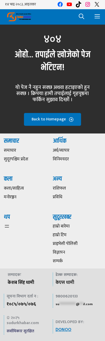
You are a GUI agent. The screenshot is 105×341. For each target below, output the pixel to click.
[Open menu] (7, 226)
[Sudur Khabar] (19, 17)
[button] (81, 17)
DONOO (63, 330)
